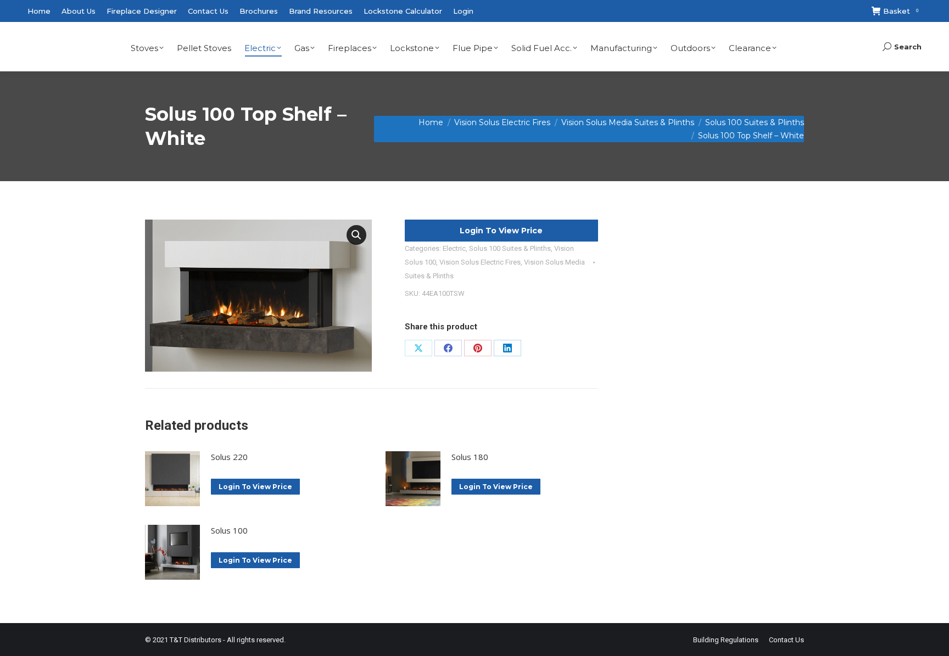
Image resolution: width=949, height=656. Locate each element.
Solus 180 (469, 456)
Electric (454, 248)
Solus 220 (229, 456)
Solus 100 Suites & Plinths (510, 248)
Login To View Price (501, 231)
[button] (356, 235)
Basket (900, 11)
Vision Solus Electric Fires (480, 262)
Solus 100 (229, 530)
